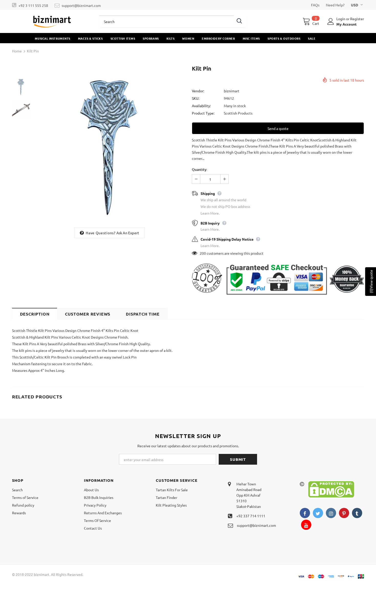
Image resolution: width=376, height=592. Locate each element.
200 (203, 253)
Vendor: (198, 90)
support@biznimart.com (81, 5)
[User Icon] (330, 21)
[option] (109, 144)
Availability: (201, 105)
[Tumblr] (357, 513)
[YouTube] (306, 525)
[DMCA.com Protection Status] (331, 488)
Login (341, 18)
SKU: (195, 98)
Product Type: (203, 113)
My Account (346, 24)
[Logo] (52, 21)
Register (357, 18)
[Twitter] (318, 513)
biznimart (231, 90)
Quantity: (199, 169)
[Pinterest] (344, 513)
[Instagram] (331, 513)
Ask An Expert (127, 232)
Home (17, 51)
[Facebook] (305, 513)
